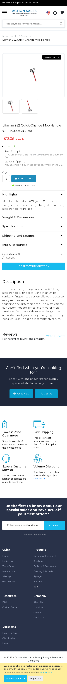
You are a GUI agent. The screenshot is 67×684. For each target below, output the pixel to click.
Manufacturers (9, 572)
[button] (11, 106)
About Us (38, 602)
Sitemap (6, 577)
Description (13, 281)
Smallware (39, 561)
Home (5, 556)
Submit (54, 525)
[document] (34, 673)
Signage (38, 577)
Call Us (47, 393)
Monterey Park (9, 633)
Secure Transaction (24, 185)
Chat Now (23, 393)
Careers (37, 613)
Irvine (5, 643)
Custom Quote (9, 608)
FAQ (4, 602)
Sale (36, 587)
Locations (38, 608)
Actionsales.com (23, 658)
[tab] (33, 195)
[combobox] (33, 24)
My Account (8, 561)
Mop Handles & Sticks (15, 36)
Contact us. (40, 478)
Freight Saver (35, 154)
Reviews (10, 334)
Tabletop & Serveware (45, 566)
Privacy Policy (42, 658)
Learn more (46, 672)
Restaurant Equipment (45, 556)
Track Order (8, 566)
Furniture (38, 582)
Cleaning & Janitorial (43, 572)
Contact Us (39, 618)
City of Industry (9, 638)
